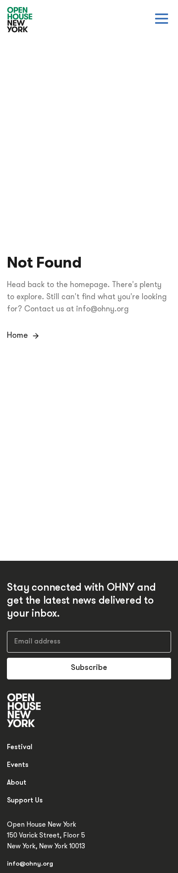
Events (18, 765)
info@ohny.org (30, 864)
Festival (19, 747)
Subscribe (89, 668)
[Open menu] (161, 18)
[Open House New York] (20, 20)
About (16, 782)
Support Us (25, 800)
